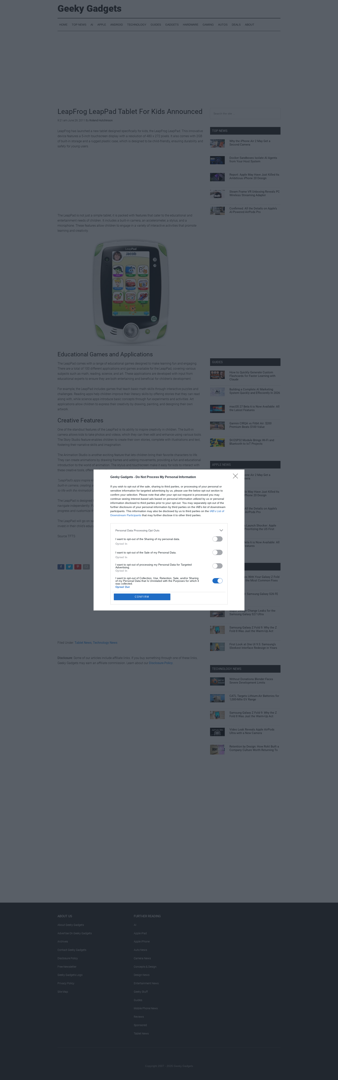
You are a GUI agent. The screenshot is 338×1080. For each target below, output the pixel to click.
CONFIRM (142, 596)
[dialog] (169, 540)
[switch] (217, 539)
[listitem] (169, 530)
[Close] (236, 477)
